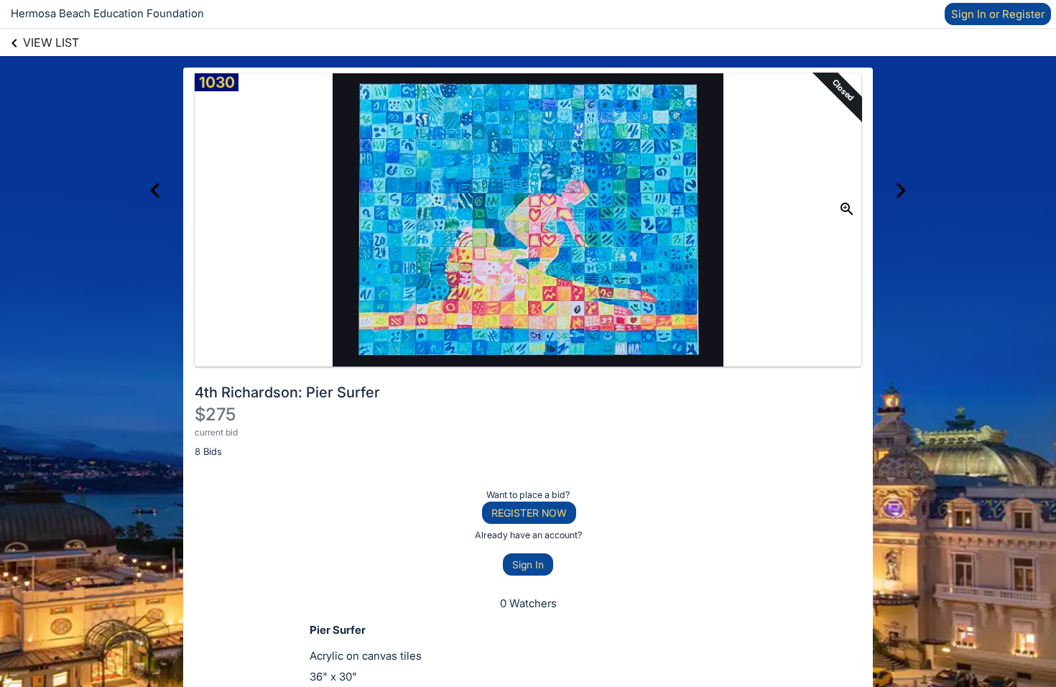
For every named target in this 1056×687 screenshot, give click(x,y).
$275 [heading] (215, 414)
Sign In (528, 564)
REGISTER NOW (529, 513)
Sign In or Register (998, 14)
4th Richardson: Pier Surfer (287, 392)
